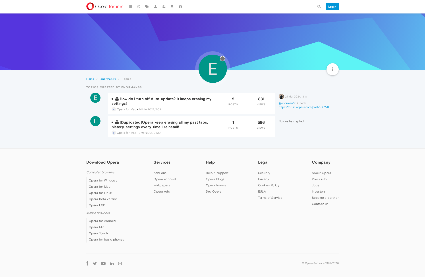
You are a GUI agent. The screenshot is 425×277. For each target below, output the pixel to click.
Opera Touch (98, 233)
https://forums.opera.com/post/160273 (304, 107)
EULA (262, 191)
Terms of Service (270, 197)
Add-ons (160, 173)
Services (162, 162)
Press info (319, 179)
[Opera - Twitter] (95, 263)
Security (264, 173)
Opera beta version (103, 199)
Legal (263, 162)
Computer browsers (100, 172)
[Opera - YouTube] (103, 263)
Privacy (263, 179)
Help (210, 162)
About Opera (321, 173)
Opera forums (216, 185)
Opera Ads (162, 191)
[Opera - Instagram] (120, 263)
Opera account (165, 179)
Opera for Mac (126, 109)
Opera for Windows (103, 180)
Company (321, 162)
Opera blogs (215, 179)
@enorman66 (287, 103)
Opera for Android (102, 221)
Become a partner (325, 197)
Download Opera (102, 162)
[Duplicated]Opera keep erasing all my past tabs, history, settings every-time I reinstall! (160, 124)
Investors (319, 191)
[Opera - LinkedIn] (112, 263)
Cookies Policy (268, 185)
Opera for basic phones (106, 239)
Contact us (320, 204)
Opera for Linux (100, 193)
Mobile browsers (98, 213)
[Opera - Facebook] (87, 263)
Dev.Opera (214, 191)
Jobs (315, 185)
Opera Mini (97, 227)
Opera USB (97, 205)
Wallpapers (162, 185)
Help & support (217, 173)
